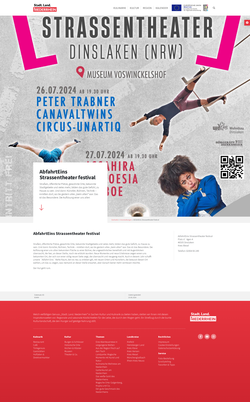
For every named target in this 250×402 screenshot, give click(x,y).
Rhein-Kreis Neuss (135, 360)
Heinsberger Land (135, 344)
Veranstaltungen (126, 220)
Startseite (114, 220)
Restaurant (38, 341)
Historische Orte (72, 344)
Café (35, 344)
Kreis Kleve (132, 348)
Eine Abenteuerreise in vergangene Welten (106, 343)
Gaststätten (39, 351)
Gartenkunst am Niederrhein (103, 371)
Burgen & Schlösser (74, 341)
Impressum (163, 341)
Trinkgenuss (39, 348)
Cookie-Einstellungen (168, 344)
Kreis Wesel (132, 354)
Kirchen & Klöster (72, 348)
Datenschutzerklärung (169, 348)
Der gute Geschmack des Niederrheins (108, 390)
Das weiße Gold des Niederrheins (105, 378)
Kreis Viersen (133, 351)
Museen (68, 351)
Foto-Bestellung (166, 358)
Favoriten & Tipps (166, 364)
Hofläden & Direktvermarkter (41, 356)
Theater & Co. (71, 354)
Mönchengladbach (136, 357)
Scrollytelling (164, 361)
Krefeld (130, 341)
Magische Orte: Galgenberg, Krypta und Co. (109, 384)
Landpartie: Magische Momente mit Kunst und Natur (107, 357)
